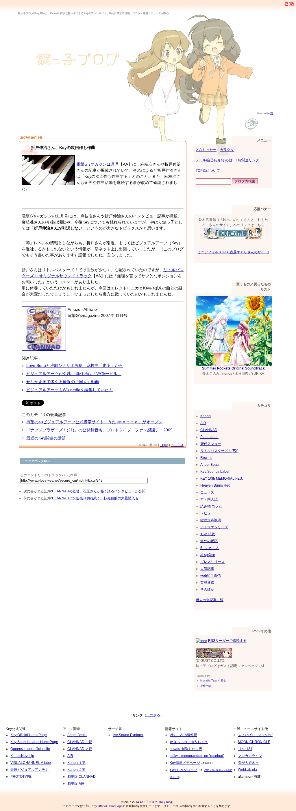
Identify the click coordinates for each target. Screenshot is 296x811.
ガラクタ (227, 150)
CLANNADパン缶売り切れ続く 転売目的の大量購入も (95, 498)
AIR (203, 423)
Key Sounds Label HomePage (34, 742)
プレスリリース (212, 562)
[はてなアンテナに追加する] (291, 4)
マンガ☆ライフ (250, 756)
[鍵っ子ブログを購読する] (286, 4)
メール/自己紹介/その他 (214, 160)
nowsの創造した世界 (186, 749)
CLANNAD (208, 430)
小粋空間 (205, 685)
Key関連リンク (247, 160)
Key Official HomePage (28, 735)
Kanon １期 (76, 763)
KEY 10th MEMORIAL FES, (221, 478)
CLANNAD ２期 (79, 749)
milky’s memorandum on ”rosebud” (197, 756)
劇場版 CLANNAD (81, 777)
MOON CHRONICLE (254, 742)
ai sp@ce (207, 555)
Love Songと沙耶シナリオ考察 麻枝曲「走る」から (74, 365)
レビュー (207, 513)
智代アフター (210, 444)
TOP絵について (208, 171)
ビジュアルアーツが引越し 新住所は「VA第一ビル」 (73, 373)
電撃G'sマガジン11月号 (97, 164)
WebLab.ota (247, 770)
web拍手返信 (210, 576)
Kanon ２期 (76, 770)
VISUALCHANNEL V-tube (30, 763)
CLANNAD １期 (79, 742)
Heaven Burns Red (215, 485)
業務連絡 (207, 583)
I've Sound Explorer (128, 735)
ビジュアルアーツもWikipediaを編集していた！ (69, 389)
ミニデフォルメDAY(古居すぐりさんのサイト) (233, 252)
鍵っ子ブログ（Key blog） (157, 801)
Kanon (205, 416)
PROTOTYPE (21, 777)
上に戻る (153, 715)
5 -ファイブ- (209, 548)
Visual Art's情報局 (183, 735)
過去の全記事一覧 (209, 600)
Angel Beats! (210, 465)
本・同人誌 (209, 499)
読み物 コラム (211, 506)
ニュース (177, 445)
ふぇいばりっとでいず (255, 735)
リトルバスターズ (58, 269)
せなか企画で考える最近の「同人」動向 (62, 381)
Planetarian (209, 437)
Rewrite (206, 458)
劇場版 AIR (75, 784)
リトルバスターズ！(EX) (219, 451)
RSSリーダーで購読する (227, 641)
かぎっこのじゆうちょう (189, 742)
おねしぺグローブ (183, 770)
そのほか (207, 590)
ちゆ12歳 (207, 534)
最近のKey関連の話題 (46, 438)
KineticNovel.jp (22, 756)
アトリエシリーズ (214, 527)
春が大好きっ (248, 763)
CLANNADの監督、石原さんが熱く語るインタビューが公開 (98, 491)
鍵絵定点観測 (210, 520)
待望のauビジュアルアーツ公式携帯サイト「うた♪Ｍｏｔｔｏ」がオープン (94, 422)
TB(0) (164, 445)
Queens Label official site (30, 749)
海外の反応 (209, 541)
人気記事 (207, 569)
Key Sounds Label (214, 472)
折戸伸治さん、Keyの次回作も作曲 (63, 147)
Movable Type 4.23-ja (213, 680)
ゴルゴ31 (245, 749)
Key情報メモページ (185, 763)
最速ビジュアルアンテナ (29, 770)
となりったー (206, 150)
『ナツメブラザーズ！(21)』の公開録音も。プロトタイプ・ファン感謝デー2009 (99, 430)
